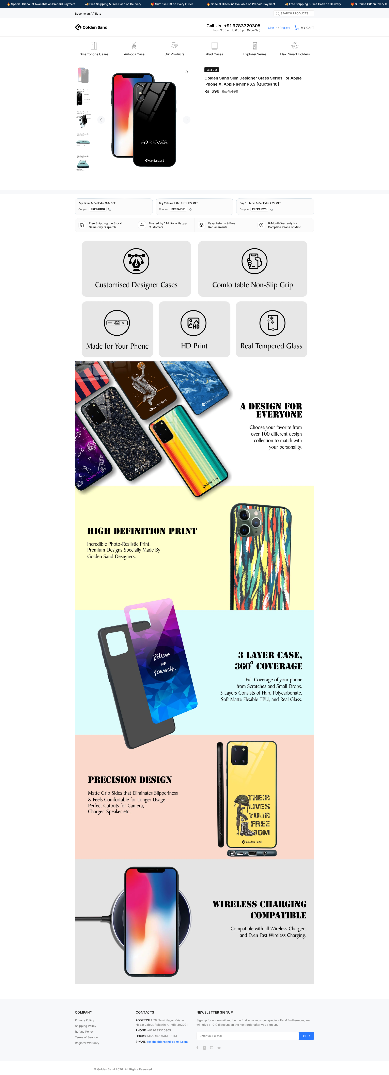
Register (285, 27)
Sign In (272, 27)
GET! (306, 1036)
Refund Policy (84, 1031)
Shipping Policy (85, 1026)
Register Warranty (87, 1043)
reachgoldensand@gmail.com (167, 1041)
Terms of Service (86, 1037)
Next (186, 120)
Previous (101, 120)
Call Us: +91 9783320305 (233, 25)
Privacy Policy (84, 1020)
